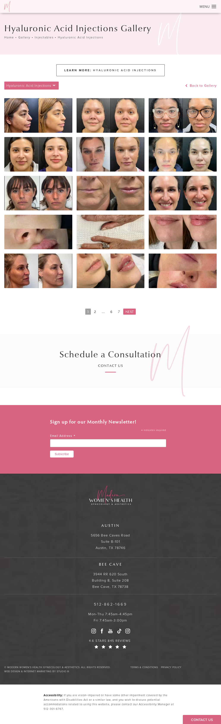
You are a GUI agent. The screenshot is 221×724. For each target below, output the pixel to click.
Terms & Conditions (144, 667)
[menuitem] (93, 631)
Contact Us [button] (202, 719)
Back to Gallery (203, 85)
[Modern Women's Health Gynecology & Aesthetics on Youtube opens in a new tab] (110, 631)
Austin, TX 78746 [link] (110, 536)
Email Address (62, 436)
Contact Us (110, 366)
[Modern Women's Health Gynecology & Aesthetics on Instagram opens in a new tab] (93, 631)
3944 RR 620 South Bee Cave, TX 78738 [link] (110, 575)
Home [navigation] (9, 37)
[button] (214, 6)
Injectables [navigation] (44, 37)
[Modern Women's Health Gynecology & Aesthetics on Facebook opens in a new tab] (102, 631)
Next (129, 312)
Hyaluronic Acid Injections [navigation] (80, 37)
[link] (110, 604)
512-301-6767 (53, 709)
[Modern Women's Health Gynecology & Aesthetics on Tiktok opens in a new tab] (119, 631)
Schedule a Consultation (110, 354)
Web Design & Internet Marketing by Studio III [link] (36, 671)
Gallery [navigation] (24, 37)
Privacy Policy (171, 667)
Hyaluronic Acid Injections (110, 70)
